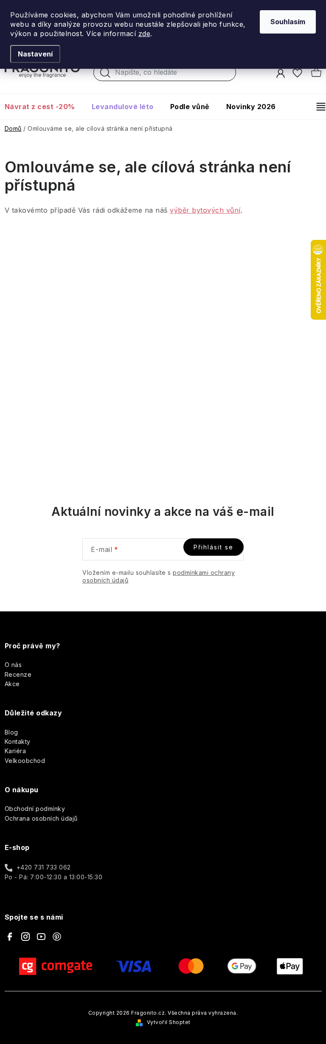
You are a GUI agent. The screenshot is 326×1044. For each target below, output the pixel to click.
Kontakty (18, 741)
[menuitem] (44, 106)
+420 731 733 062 (44, 867)
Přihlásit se (213, 547)
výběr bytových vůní (205, 210)
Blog (11, 732)
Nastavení (35, 54)
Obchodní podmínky (35, 808)
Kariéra (15, 750)
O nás (13, 664)
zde (144, 33)
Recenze (18, 674)
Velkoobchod (25, 760)
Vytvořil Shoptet (169, 1022)
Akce (12, 683)
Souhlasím (287, 21)
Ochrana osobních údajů (41, 818)
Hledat (105, 75)
